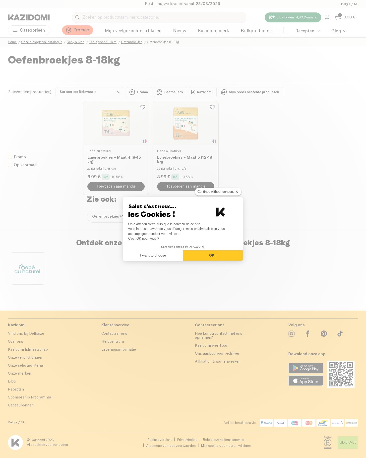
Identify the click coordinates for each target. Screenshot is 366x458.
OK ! (213, 255)
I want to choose (153, 255)
